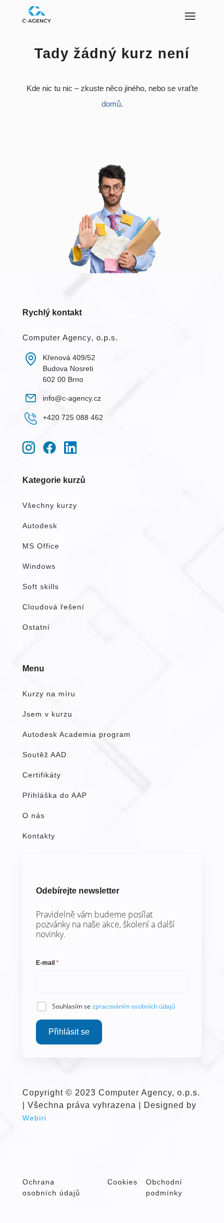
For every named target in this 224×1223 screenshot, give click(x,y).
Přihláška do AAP (54, 795)
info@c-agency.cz (72, 398)
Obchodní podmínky (164, 1187)
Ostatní (36, 627)
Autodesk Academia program (76, 734)
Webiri (34, 1118)
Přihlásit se (69, 1031)
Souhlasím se (113, 1006)
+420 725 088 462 (73, 417)
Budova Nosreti (68, 368)
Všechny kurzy (49, 505)
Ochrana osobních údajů (51, 1187)
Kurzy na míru (49, 694)
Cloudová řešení (53, 607)
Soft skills (40, 586)
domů (111, 103)
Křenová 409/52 (69, 357)
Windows (39, 566)
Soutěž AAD (44, 754)
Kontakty (38, 836)
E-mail (47, 962)
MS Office (40, 546)
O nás (33, 815)
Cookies (122, 1182)
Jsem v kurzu (47, 714)
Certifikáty (41, 775)
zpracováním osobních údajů (133, 1006)
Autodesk (39, 525)
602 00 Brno (63, 379)
